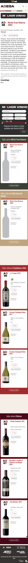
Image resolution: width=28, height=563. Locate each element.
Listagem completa (14, 185)
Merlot (2, 82)
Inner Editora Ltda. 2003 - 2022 (7, 557)
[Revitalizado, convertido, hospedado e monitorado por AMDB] (26, 561)
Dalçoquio (3, 32)
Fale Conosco (17, 557)
